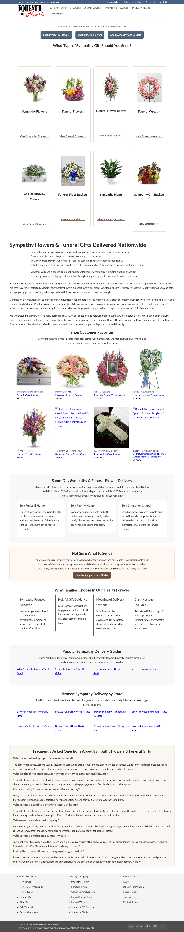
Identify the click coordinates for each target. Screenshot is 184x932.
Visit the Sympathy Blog (144, 668)
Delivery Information (132, 2)
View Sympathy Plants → (111, 219)
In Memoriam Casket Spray (107, 454)
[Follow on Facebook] (158, 2)
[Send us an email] (166, 2)
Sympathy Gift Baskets (116, 8)
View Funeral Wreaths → (149, 136)
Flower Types (26, 891)
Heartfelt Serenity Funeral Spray (148, 395)
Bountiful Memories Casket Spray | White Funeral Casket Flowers (149, 455)
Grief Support (26, 907)
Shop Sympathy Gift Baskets (125, 34)
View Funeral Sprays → (111, 135)
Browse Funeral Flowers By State (72, 711)
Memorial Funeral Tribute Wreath (110, 395)
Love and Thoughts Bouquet (30, 454)
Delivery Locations (29, 912)
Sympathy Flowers (71, 8)
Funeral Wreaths (79, 902)
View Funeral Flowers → (73, 136)
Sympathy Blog (58, 14)
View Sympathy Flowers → (34, 136)
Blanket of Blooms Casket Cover (70, 454)
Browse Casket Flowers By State (34, 726)
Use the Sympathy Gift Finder (92, 575)
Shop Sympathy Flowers (56, 34)
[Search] (51, 8)
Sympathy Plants (141, 8)
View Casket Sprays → (35, 224)
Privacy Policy (130, 891)
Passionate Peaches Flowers (68, 395)
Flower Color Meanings (31, 886)
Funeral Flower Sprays (82, 897)
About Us (24, 902)
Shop (56, 8)
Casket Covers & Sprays (83, 891)
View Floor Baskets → (73, 219)
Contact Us (150, 2)
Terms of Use (129, 897)
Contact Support (131, 902)
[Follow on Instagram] (160, 2)
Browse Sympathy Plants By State (149, 711)
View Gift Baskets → (149, 223)
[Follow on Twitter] (163, 2)
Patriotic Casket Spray (27, 395)
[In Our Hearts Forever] (31, 10)
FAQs (126, 881)
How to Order (26, 881)
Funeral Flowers (92, 8)
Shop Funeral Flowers (90, 34)
